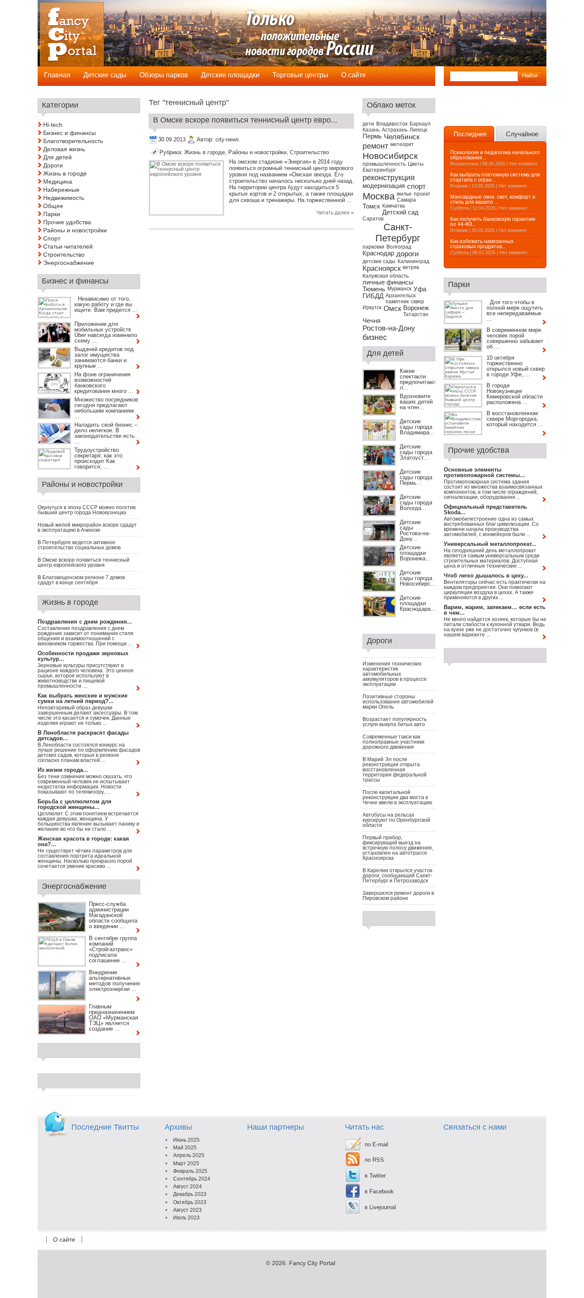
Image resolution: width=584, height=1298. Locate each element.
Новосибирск (390, 156)
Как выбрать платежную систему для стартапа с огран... (495, 177)
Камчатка (393, 206)
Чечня (371, 320)
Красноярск (382, 268)
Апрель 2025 (188, 1155)
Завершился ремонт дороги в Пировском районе (398, 895)
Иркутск (372, 308)
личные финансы (388, 282)
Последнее (470, 134)
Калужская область (386, 276)
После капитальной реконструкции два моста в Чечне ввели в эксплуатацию (397, 797)
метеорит (402, 144)
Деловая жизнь (64, 149)
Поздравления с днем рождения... (85, 621)
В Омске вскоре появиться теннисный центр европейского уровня (84, 562)
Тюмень (374, 289)
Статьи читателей (68, 246)
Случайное (522, 134)
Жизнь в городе (204, 152)
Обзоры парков (163, 75)
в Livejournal (380, 1207)
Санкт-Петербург (397, 232)
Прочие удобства (67, 222)
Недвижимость (63, 197)
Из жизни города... (63, 770)
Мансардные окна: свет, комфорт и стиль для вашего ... (492, 199)
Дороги (53, 165)
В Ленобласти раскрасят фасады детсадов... (83, 735)
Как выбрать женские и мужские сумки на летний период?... (82, 698)
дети (368, 124)
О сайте (64, 1239)
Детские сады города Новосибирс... (418, 578)
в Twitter (375, 1175)
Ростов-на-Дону (389, 328)
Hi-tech (52, 124)
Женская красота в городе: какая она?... (83, 841)
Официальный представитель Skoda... (485, 510)
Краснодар (378, 253)
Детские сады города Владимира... (417, 427)
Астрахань (394, 130)
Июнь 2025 (186, 1140)
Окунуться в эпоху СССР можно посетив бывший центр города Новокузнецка (87, 510)
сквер (417, 302)
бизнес (375, 337)
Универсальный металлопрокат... (490, 544)
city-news (227, 139)
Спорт (51, 238)
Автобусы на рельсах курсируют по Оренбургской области (396, 820)
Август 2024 (187, 1187)
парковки (373, 247)
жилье (404, 194)
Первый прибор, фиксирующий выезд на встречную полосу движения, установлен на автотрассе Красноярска (398, 848)
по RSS (374, 1160)
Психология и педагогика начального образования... (495, 155)
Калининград (413, 261)
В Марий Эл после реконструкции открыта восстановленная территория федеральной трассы (395, 769)
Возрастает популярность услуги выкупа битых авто (395, 721)
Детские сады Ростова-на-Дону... (415, 530)
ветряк (411, 267)
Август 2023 (187, 1210)
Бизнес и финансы (69, 132)
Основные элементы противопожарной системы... (484, 472)
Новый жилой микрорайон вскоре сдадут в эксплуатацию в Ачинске (87, 527)
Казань (371, 130)
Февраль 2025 (190, 1171)
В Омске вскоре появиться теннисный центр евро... (245, 120)
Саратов (373, 219)
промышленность (384, 164)
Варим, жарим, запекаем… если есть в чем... (495, 610)
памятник (397, 302)
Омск (392, 309)
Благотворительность (73, 141)
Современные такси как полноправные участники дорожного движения (394, 742)
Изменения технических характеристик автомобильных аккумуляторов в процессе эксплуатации (395, 674)
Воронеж (416, 308)
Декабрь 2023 (189, 1194)
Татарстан (415, 314)
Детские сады (105, 75)
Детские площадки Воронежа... (415, 553)
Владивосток (391, 124)
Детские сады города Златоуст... (416, 452)
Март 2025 (186, 1163)
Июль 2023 (186, 1218)
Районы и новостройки (257, 152)
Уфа (419, 289)
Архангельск (401, 296)
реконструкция (389, 177)
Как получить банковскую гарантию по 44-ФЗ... (492, 221)
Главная (57, 75)
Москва (379, 196)
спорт (416, 186)
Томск (371, 206)
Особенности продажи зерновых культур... (83, 656)
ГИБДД (373, 296)
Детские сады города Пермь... (416, 477)
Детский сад (400, 212)
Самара (406, 200)
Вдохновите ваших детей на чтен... (416, 401)
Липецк (418, 130)
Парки (51, 214)
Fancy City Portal (312, 1263)
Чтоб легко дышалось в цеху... (486, 575)
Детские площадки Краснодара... (418, 603)
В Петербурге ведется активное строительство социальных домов (79, 545)
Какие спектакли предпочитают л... (418, 379)
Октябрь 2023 (189, 1202)
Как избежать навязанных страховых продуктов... (481, 243)
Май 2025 (185, 1148)
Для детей (57, 157)
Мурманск (399, 289)
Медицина (57, 181)
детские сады (379, 261)
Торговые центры (300, 75)
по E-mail (376, 1144)
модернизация (384, 185)
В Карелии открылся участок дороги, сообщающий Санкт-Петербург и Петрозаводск (397, 875)
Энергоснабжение (68, 262)
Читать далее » (335, 213)
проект (422, 194)
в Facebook (379, 1191)
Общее (53, 205)
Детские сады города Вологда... (416, 502)
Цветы (416, 164)
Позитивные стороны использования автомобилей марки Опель (398, 702)
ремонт (375, 145)
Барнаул (420, 124)
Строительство (309, 152)
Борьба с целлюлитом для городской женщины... (75, 804)
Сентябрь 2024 (191, 1179)
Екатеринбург (379, 170)
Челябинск (401, 137)
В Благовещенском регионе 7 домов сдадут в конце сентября (81, 580)
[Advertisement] (494, 111)
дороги (407, 254)
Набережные (61, 189)
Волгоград (398, 247)
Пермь (372, 136)
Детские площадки (230, 75)
